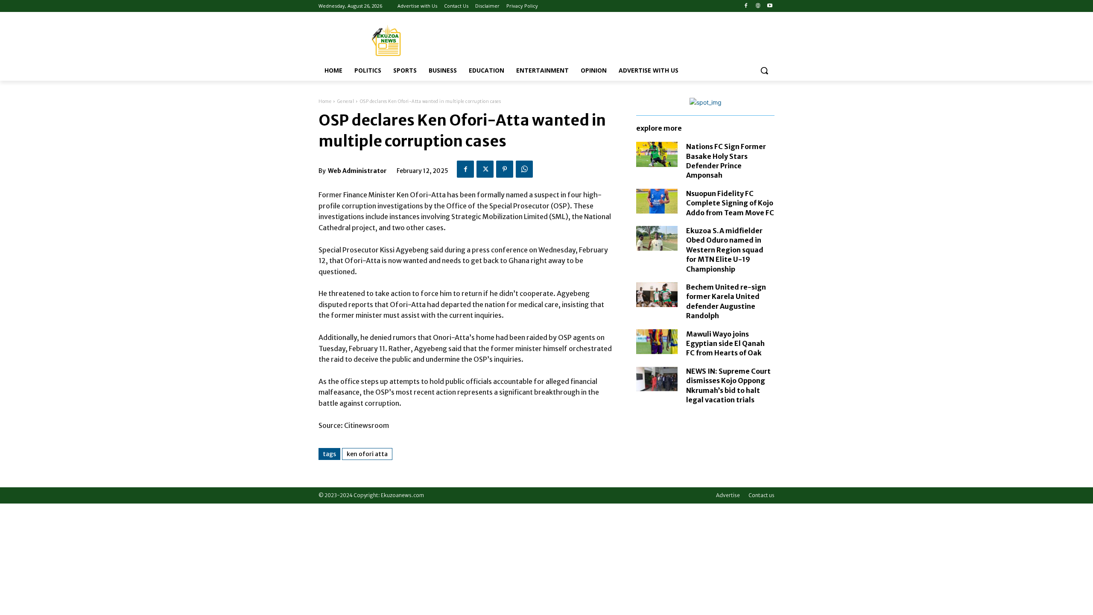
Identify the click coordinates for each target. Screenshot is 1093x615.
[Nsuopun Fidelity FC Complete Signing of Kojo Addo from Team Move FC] (657, 201)
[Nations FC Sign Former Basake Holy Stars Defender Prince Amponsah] (657, 154)
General (345, 101)
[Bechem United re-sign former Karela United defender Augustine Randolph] (657, 294)
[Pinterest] (504, 169)
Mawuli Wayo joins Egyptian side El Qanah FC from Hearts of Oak (725, 343)
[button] (764, 70)
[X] (485, 169)
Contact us (761, 495)
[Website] (758, 6)
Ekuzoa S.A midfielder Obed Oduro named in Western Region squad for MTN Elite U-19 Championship (724, 249)
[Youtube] (769, 6)
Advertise (728, 495)
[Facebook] (746, 6)
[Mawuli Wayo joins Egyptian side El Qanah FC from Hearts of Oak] (657, 341)
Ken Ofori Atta (367, 454)
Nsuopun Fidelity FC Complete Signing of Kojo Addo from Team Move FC (730, 203)
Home (325, 101)
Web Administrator (357, 171)
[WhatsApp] (524, 169)
